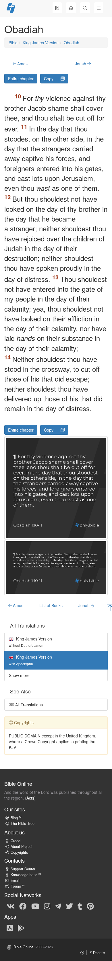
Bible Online (23, 946)
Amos (22, 63)
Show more (19, 675)
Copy (48, 78)
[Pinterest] (90, 906)
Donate (98, 952)
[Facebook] (22, 906)
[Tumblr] (80, 906)
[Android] (21, 927)
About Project (21, 846)
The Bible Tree (22, 823)
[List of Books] (57, 7)
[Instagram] (47, 906)
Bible (13, 42)
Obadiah (71, 42)
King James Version (41, 42)
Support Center (23, 869)
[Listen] (71, 7)
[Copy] (62, 78)
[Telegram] (58, 906)
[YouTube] (35, 906)
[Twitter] (69, 906)
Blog (16, 817)
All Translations (28, 705)
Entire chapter (21, 78)
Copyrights (19, 852)
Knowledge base (26, 874)
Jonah (81, 63)
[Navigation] (98, 7)
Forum (17, 886)
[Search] (85, 7)
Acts (30, 798)
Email (15, 880)
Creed (15, 840)
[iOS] (10, 927)
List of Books (51, 605)
